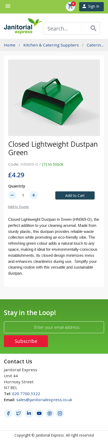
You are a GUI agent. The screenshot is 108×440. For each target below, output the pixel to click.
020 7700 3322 (26, 393)
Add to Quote (18, 206)
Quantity (16, 185)
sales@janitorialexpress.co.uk (44, 399)
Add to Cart (75, 195)
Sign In (90, 6)
